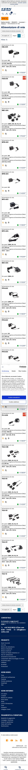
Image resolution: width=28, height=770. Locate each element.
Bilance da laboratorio (7, 647)
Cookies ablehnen (14, 402)
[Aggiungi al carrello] (3, 70)
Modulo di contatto (6, 697)
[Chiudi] (14, 6)
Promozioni (4, 666)
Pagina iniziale (5, 22)
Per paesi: (6, 187)
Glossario (4, 707)
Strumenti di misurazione (8, 656)
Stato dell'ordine (6, 724)
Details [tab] (14, 371)
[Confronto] (6, 70)
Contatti (3, 695)
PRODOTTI (14, 22)
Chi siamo (4, 694)
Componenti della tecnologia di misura (12, 658)
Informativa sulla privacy (19, 747)
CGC (26, 746)
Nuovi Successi (5, 643)
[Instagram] (21, 741)
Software (3, 662)
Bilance (3, 23)
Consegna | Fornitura (7, 720)
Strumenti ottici (6, 660)
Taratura (3, 679)
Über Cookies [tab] (22, 371)
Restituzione (5, 726)
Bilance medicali (6, 651)
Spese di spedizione (7, 722)
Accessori (22, 22)
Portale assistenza (6, 681)
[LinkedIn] (16, 741)
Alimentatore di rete (14, 23)
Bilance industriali (6, 649)
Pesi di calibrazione (7, 654)
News (2, 701)
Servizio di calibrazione (8, 677)
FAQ (2, 685)
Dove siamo (4, 699)
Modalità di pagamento (8, 718)
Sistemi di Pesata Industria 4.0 (10, 653)
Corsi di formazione (7, 703)
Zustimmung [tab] (5, 371)
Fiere (2, 675)
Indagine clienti (5, 709)
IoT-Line (3, 645)
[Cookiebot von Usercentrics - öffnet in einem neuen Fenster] (19, 367)
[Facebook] (7, 741)
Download (4, 683)
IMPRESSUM (19, 746)
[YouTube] (12, 741)
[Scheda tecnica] (9, 102)
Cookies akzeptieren (14, 397)
